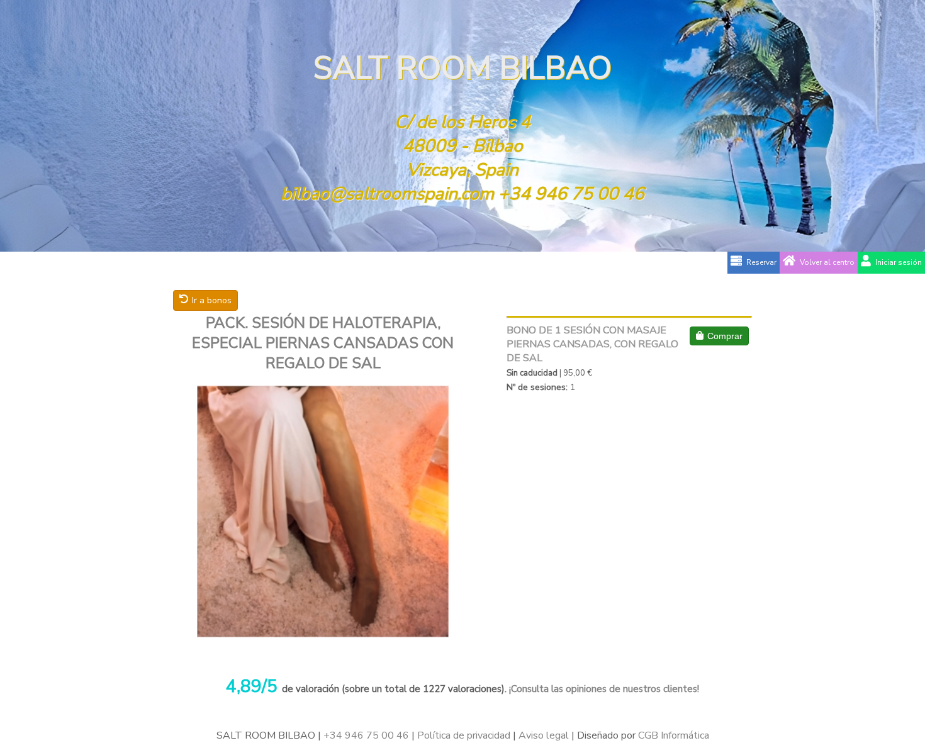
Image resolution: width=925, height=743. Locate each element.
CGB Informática (673, 735)
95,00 (574, 373)
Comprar (725, 336)
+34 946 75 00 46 (571, 194)
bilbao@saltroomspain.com (387, 194)
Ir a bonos (212, 300)
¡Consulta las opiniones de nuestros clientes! (603, 689)
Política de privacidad (463, 735)
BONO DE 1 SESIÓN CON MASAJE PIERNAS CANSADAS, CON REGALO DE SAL (592, 344)
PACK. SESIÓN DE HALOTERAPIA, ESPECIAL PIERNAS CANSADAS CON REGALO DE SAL (323, 343)
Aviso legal (544, 735)
